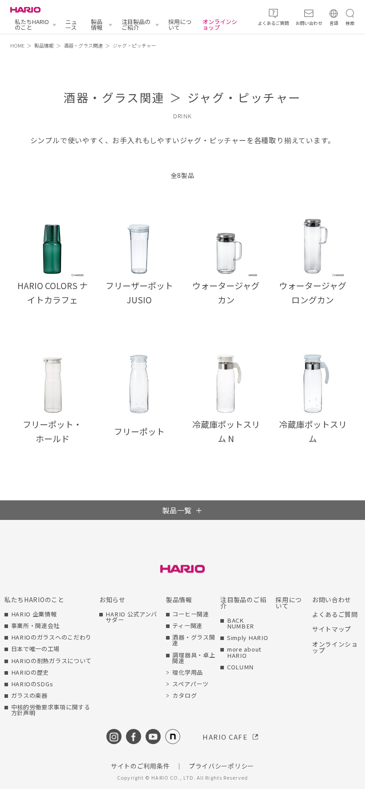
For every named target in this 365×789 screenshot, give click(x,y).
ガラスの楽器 (29, 695)
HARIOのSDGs (32, 684)
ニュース (71, 24)
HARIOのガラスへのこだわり (51, 637)
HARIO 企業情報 (34, 614)
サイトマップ (331, 629)
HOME (17, 45)
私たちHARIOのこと (32, 24)
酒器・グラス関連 (83, 45)
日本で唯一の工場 (35, 649)
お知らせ (112, 599)
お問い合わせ (331, 599)
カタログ (184, 695)
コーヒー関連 (190, 614)
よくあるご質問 (335, 614)
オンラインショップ (220, 24)
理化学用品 (187, 672)
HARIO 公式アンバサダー (131, 617)
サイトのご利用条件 (140, 766)
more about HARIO (244, 652)
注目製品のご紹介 (136, 24)
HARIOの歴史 (30, 672)
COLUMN (240, 667)
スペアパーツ (190, 684)
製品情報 (96, 24)
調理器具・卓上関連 (193, 658)
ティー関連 (187, 625)
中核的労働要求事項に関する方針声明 (50, 710)
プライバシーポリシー (221, 766)
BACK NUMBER (240, 623)
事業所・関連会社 (35, 625)
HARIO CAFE (225, 736)
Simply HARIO (247, 637)
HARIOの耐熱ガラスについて (51, 661)
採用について (179, 24)
